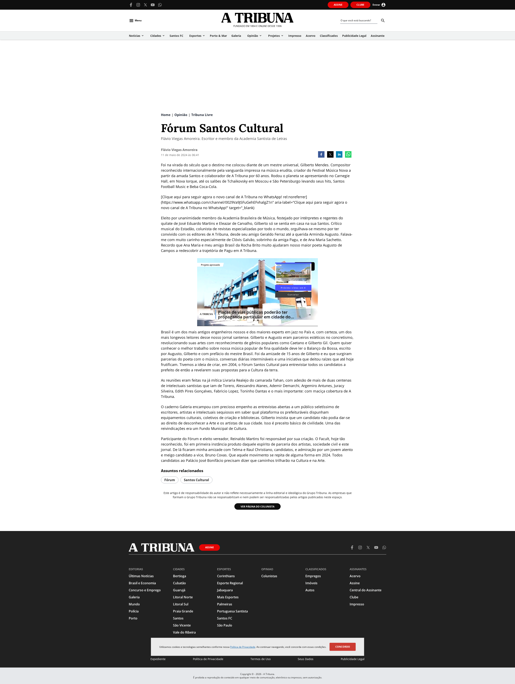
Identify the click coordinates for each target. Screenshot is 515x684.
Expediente (158, 659)
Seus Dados (305, 659)
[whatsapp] (348, 154)
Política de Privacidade (242, 647)
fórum (169, 480)
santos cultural (196, 480)
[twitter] (330, 154)
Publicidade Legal (353, 659)
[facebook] (321, 154)
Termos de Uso (260, 659)
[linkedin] (339, 154)
